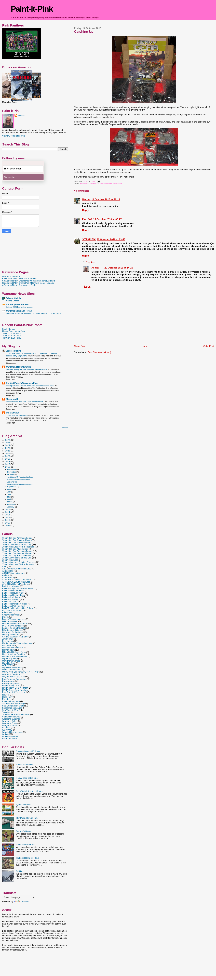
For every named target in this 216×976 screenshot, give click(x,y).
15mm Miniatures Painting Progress (18, 562)
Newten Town (8, 650)
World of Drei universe (12, 732)
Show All (65, 428)
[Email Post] (98, 181)
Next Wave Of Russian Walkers (20, 477)
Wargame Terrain (10, 725)
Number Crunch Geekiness (14, 656)
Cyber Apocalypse (10, 615)
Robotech (6, 699)
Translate (24, 902)
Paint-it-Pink (32, 8)
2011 (7, 520)
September (12, 487)
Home (144, 346)
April (9, 499)
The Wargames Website (17, 304)
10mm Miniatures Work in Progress (18, 547)
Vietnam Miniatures (11, 717)
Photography (8, 681)
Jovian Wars (8, 639)
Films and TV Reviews (12, 632)
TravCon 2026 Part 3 (11, 336)
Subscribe (9, 177)
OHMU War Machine (11, 670)
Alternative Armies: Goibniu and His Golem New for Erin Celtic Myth (33, 313)
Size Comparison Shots (13, 706)
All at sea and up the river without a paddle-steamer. (27, 369)
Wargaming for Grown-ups (18, 367)
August (10, 489)
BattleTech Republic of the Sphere (17, 608)
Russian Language (11, 701)
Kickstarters (117, 183)
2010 (7, 523)
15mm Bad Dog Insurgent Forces (17, 553)
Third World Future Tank (27, 818)
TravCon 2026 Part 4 (11, 333)
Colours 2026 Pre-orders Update (19, 307)
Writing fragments (10, 736)
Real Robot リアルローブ (13, 692)
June (9, 494)
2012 (7, 517)
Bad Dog (20, 871)
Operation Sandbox (11, 276)
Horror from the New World (17, 415)
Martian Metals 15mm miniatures (17, 643)
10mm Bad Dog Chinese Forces (17, 540)
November (11, 472)
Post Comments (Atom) (99, 352)
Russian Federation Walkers (18, 479)
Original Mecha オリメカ (13, 676)
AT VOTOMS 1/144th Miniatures (16, 580)
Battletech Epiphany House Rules (17, 588)
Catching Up (12, 482)
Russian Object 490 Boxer (28, 751)
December (11, 470)
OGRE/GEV (7, 665)
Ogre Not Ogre (9, 663)
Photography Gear (10, 683)
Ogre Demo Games (11, 661)
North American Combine (13, 654)
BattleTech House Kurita (13, 591)
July (9, 492)
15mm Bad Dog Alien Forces (15, 549)
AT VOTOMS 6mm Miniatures (15, 584)
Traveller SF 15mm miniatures (16, 714)
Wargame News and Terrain (19, 311)
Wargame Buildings (11, 719)
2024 (7, 445)
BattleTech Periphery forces (14, 604)
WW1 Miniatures (9, 739)
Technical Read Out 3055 (27, 858)
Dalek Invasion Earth (25, 845)
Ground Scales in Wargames (15, 637)
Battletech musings (11, 599)
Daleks (5, 617)
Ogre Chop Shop (10, 659)
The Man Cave (12, 413)
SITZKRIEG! (89, 239)
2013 (7, 515)
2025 (7, 443)
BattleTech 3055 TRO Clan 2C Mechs (19, 278)
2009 (7, 525)
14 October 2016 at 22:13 (105, 199)
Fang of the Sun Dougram (14, 628)
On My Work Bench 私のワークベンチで (20, 672)
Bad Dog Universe (10, 586)
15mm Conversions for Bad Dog (17, 558)
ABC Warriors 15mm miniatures (16, 569)
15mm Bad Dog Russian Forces (16, 555)
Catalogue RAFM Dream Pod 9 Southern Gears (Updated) (29, 281)
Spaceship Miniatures (12, 708)
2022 (7, 451)
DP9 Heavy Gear (10, 621)
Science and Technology (13, 703)
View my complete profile (13, 136)
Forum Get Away (23, 831)
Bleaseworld (12, 399)
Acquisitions (84, 183)
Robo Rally (7, 697)
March (10, 502)
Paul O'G (87, 219)
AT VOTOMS (8, 577)
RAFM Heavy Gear (10, 686)
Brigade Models (13, 298)
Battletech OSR (9, 601)
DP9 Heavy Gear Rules (13, 626)
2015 (7, 509)
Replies (90, 262)
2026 (7, 440)
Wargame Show (9, 723)
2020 (7, 456)
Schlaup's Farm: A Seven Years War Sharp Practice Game (30, 386)
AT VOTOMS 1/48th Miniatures (16, 582)
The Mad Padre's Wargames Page (22, 383)
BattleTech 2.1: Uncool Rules (29, 791)
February (11, 504)
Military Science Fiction (12, 648)
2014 (7, 512)
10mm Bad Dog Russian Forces (16, 542)
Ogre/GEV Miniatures (12, 667)
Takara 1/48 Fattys (24, 765)
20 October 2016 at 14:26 (118, 267)
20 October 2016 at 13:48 (111, 239)
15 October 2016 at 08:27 (107, 219)
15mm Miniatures (10, 560)
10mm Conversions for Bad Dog (17, 544)
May (9, 497)
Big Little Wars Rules (11, 610)
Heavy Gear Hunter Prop (13, 331)
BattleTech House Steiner (13, 595)
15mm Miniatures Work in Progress (18, 564)
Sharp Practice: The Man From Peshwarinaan (25, 402)
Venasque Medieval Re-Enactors (20, 484)
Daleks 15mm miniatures (13, 619)
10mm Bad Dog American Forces (17, 538)
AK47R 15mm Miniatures (13, 573)
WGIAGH (6, 728)
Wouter (86, 199)
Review (5, 695)
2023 (7, 448)
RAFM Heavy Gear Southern (15, 690)
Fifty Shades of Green (12, 630)
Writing (5, 734)
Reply (85, 210)
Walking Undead (12, 301)
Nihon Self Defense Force (14, 652)
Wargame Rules (9, 721)
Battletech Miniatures (11, 597)
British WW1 (7, 612)
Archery (5, 575)
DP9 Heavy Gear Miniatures (101, 183)
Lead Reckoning (13, 351)
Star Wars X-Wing (10, 710)
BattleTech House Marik (13, 593)
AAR (4, 566)
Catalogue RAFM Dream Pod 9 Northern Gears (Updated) (28, 283)
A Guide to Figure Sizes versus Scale (19, 285)
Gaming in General (11, 634)
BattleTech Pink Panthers (13, 606)
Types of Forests (23, 805)
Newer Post (79, 346)
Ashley (95, 267)
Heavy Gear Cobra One (27, 778)
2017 (7, 464)
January (11, 507)
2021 (7, 453)
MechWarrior (8, 645)
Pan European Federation (14, 679)
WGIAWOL (7, 730)
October (11, 474)
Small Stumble (9, 329)
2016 (7, 467)
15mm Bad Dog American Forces (17, 551)
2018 (7, 461)
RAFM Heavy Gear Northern (15, 688)
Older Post (208, 346)
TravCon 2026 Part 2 (11, 338)
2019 (7, 459)
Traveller (6, 712)
